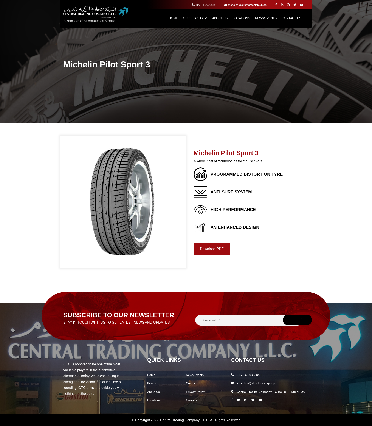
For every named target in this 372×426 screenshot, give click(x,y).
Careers (191, 400)
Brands (152, 383)
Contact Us (291, 18)
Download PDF (212, 249)
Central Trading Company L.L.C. (185, 420)
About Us (220, 18)
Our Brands (193, 18)
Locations (241, 18)
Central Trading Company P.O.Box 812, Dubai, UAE (271, 391)
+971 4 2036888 (205, 4)
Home (173, 18)
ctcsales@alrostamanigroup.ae (247, 4)
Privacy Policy (195, 391)
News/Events (266, 18)
